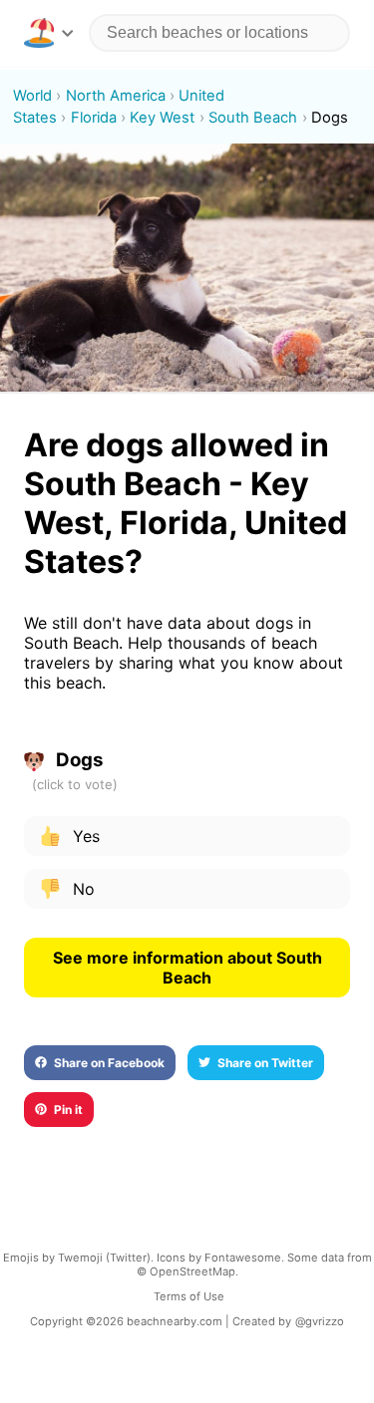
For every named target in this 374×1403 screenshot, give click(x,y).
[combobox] (219, 33)
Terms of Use (189, 1296)
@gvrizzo (319, 1321)
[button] (48, 33)
